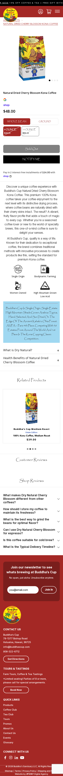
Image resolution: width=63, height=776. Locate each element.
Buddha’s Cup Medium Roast (32, 429)
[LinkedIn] (16, 758)
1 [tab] (49, 80)
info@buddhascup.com (16, 646)
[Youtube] (22, 758)
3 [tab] (55, 80)
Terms (18, 771)
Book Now (16, 689)
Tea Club (8, 714)
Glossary (8, 742)
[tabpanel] (31, 57)
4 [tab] (57, 80)
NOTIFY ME (31, 159)
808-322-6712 (11, 651)
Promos (7, 723)
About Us (8, 728)
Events (7, 737)
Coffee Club (10, 709)
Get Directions (16, 659)
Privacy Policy (29, 771)
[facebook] (5, 758)
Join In (49, 590)
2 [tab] (52, 80)
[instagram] (10, 757)
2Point (30, 774)
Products (8, 705)
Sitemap (9, 771)
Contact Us (9, 733)
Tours (6, 719)
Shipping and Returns (48, 771)
